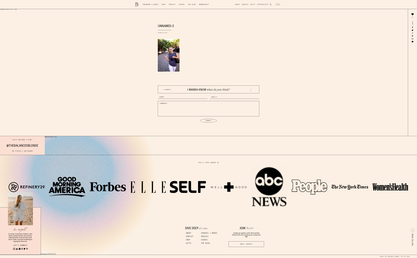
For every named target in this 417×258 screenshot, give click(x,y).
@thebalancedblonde (22, 145)
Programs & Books (150, 4)
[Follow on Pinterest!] (27, 249)
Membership (204, 4)
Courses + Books (209, 233)
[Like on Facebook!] (22, 249)
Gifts (252, 4)
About (237, 4)
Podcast (172, 4)
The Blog (192, 4)
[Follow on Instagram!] (14, 249)
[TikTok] (20, 249)
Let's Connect (20, 245)
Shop (163, 4)
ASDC (408, 256)
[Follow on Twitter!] (24, 249)
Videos (182, 4)
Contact (245, 4)
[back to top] (413, 230)
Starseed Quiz (262, 4)
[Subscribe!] (17, 249)
